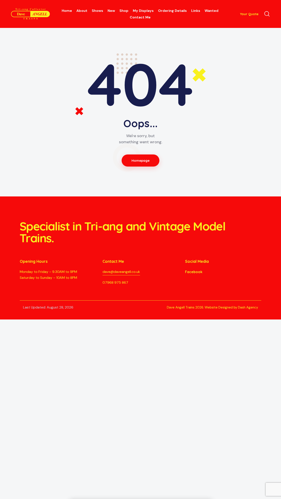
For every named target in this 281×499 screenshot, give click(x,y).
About (81, 10)
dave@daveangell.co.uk (121, 271)
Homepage (140, 160)
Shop (123, 10)
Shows (97, 10)
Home (67, 10)
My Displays (143, 10)
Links (195, 10)
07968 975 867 (115, 282)
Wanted (211, 10)
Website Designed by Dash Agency (231, 307)
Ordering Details (172, 10)
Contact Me (140, 17)
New (111, 10)
